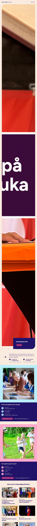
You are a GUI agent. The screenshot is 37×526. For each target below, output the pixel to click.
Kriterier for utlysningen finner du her (20, 418)
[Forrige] (2, 348)
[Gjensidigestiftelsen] (7, 2)
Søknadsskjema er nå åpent (7, 418)
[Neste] (16, 348)
